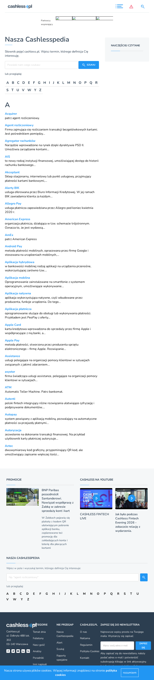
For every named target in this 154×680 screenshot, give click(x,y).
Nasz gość (39, 645)
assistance (44, 376)
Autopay (11, 414)
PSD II (79, 145)
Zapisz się (143, 645)
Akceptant (12, 172)
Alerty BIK (12, 188)
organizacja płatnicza (18, 223)
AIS (7, 157)
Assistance (12, 356)
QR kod (72, 450)
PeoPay (32, 317)
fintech (18, 403)
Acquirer (11, 114)
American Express (17, 219)
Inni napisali (40, 664)
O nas (83, 632)
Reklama (85, 638)
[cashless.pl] (20, 7)
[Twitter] (13, 651)
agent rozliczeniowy (25, 118)
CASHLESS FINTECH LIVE (94, 516)
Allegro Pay (13, 203)
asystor (10, 372)
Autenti (10, 399)
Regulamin (86, 645)
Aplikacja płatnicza (18, 309)
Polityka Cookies (89, 651)
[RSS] (28, 651)
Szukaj (60, 649)
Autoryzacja (13, 430)
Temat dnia (39, 632)
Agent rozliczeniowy (19, 125)
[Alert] (132, 6)
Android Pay (13, 246)
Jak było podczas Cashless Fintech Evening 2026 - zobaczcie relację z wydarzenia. (127, 522)
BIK (7, 196)
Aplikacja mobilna (17, 278)
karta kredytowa (16, 329)
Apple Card (13, 325)
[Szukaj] (143, 6)
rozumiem (130, 673)
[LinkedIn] (23, 651)
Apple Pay (12, 340)
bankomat (55, 392)
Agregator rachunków (20, 141)
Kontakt (84, 658)
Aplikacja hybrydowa (19, 262)
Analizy (37, 651)
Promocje (14, 480)
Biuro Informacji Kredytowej (56, 192)
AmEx (9, 235)
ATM (8, 387)
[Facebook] (8, 651)
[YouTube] (18, 651)
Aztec (9, 446)
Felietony (38, 638)
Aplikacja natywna (18, 293)
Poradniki (38, 658)
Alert (59, 642)
